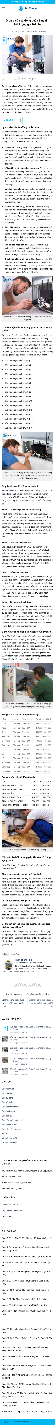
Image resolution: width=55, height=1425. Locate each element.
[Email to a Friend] (30, 985)
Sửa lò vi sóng (8, 1111)
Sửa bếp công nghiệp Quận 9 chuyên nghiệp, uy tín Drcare (30, 1038)
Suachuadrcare (9, 490)
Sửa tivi (5, 1133)
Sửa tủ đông (7, 1098)
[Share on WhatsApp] (16, 985)
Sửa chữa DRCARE (35, 963)
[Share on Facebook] (20, 985)
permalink (45, 994)
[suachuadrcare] (27, 8)
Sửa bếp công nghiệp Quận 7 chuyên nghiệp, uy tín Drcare (30, 1049)
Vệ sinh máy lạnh (9, 1142)
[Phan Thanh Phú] (8, 964)
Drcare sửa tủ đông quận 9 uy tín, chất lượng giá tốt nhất (41, 1003)
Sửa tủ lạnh (7, 1102)
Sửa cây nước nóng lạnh (12, 1120)
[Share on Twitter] (25, 985)
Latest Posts (15, 954)
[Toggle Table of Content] (17, 120)
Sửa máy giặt (8, 1089)
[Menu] (3, 8)
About (5, 954)
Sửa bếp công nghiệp (11, 1129)
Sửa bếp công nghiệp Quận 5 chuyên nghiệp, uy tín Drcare (30, 1070)
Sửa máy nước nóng (11, 1107)
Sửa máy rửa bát (9, 1124)
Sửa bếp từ (7, 1116)
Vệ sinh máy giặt (9, 1138)
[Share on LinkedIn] (39, 985)
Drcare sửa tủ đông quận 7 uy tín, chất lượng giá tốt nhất (14, 1003)
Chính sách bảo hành (11, 1204)
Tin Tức (27, 17)
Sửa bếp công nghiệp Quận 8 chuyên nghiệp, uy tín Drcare (30, 1028)
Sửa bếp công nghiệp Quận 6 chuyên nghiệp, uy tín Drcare (30, 1059)
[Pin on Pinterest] (34, 985)
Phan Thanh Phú (39, 31)
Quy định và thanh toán (12, 1210)
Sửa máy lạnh (8, 1093)
